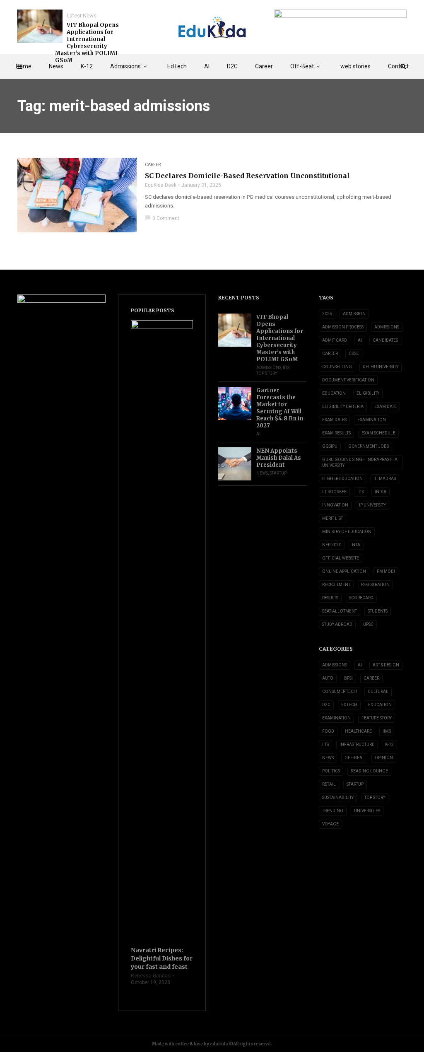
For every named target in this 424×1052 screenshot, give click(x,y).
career (330, 353)
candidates (385, 340)
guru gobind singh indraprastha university (360, 462)
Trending (332, 810)
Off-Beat (302, 66)
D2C (232, 66)
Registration (375, 584)
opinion (384, 757)
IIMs (387, 731)
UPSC (368, 624)
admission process (343, 327)
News (56, 66)
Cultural (378, 691)
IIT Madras (384, 478)
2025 (327, 313)
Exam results (336, 433)
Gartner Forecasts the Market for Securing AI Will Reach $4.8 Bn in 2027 (279, 408)
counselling (337, 366)
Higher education (342, 478)
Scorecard (361, 598)
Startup (278, 473)
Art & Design (386, 665)
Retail (329, 784)
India (380, 492)
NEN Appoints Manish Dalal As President (278, 457)
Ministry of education (346, 531)
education (334, 393)
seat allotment (339, 611)
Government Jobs (368, 446)
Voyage (330, 824)
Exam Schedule (378, 433)
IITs (286, 367)
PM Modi (386, 571)
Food (328, 731)
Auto (327, 678)
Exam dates (334, 419)
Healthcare (358, 731)
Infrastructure (357, 744)
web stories (355, 66)
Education (380, 704)
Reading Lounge (369, 771)
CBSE (354, 353)
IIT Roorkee (334, 492)
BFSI (348, 678)
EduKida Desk (160, 185)
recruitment (336, 584)
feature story (376, 718)
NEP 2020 (331, 545)
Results (330, 598)
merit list (332, 518)
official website (340, 558)
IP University (372, 505)
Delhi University (380, 366)
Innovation (335, 505)
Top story (266, 373)
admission (354, 313)
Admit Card (334, 340)
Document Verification (348, 380)
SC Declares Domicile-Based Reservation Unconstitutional (247, 175)
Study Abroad (337, 624)
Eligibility (368, 393)
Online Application (344, 571)
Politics (331, 771)
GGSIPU (329, 446)
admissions (386, 327)
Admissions (125, 66)
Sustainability (338, 797)
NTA (356, 545)
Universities (367, 810)
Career (264, 66)
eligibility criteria (343, 406)
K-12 (87, 66)
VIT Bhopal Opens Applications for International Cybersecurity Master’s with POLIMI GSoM (87, 43)
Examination (371, 419)
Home (23, 66)
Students (378, 611)
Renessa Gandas (151, 976)
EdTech (177, 66)
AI (207, 66)
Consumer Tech (339, 691)
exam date (385, 406)
